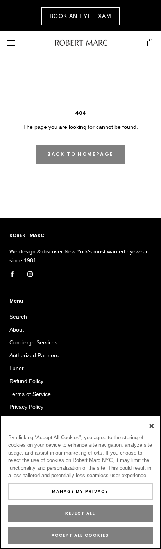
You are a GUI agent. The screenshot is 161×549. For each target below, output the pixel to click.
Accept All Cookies (80, 535)
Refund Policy (26, 381)
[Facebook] (12, 273)
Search (18, 317)
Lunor (16, 368)
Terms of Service (30, 394)
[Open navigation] (11, 43)
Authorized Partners (34, 355)
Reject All (80, 513)
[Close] (151, 426)
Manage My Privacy (80, 491)
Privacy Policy (26, 407)
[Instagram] (30, 273)
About (16, 329)
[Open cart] (150, 43)
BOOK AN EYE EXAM (80, 16)
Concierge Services (33, 342)
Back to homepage (80, 154)
